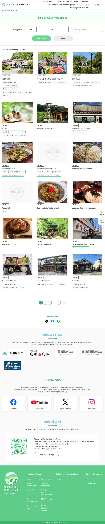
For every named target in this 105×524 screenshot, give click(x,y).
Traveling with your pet (79, 7)
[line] (58, 321)
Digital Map (91, 483)
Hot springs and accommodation (46, 492)
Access (89, 479)
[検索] (95, 5)
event (76, 1)
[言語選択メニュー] (98, 5)
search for (41, 38)
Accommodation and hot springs (62, 4)
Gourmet (85, 1)
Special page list (32, 506)
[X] (46, 321)
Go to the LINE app (46, 455)
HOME (5, 11)
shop (59, 479)
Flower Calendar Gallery (44, 508)
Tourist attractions (64, 1)
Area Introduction (32, 484)
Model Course (83, 4)
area (52, 29)
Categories (17, 29)
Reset (63, 38)
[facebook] (52, 321)
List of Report (48, 1)
